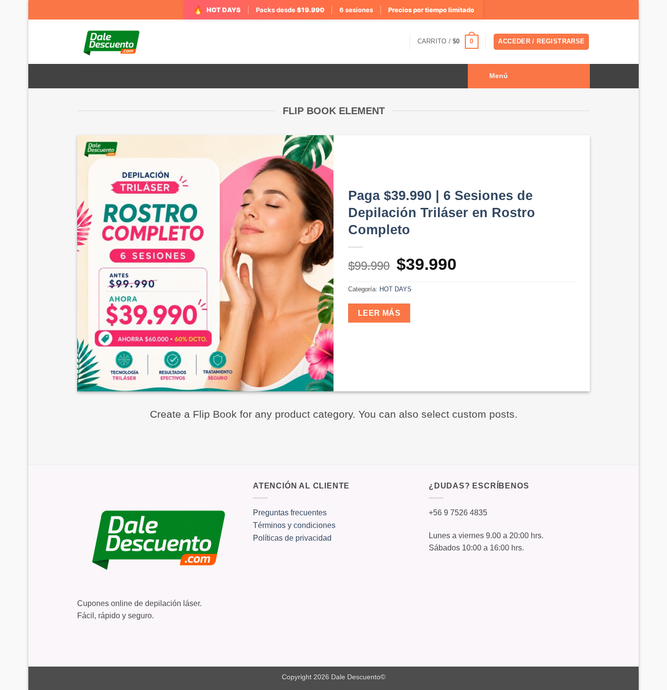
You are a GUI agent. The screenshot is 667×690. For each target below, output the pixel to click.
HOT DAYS (395, 289)
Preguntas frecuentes (290, 512)
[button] (448, 42)
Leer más (379, 313)
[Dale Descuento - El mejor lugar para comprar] (111, 42)
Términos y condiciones (294, 525)
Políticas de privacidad (292, 538)
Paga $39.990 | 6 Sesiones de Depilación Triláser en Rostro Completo (441, 213)
